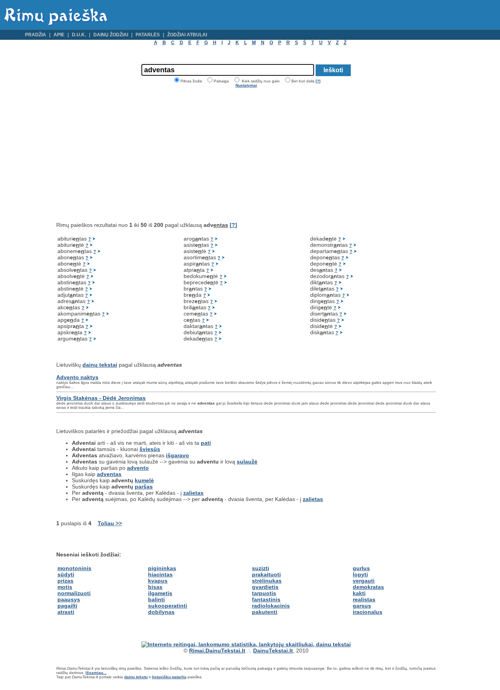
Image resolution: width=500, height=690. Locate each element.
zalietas (193, 493)
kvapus (158, 581)
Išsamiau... (96, 672)
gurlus (361, 568)
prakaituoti (266, 574)
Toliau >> (110, 523)
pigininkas (162, 568)
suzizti (260, 568)
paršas (144, 486)
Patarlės (148, 34)
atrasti (65, 612)
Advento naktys (77, 377)
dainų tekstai (99, 365)
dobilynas (161, 612)
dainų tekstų (136, 677)
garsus (362, 606)
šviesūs (149, 449)
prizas (65, 581)
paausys (68, 599)
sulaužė (247, 461)
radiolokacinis (271, 606)
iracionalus (367, 612)
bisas (155, 587)
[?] (318, 81)
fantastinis (266, 599)
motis (64, 587)
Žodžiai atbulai (187, 34)
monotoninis (74, 568)
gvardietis (265, 587)
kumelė (144, 480)
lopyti (360, 574)
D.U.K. (79, 34)
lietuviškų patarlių (169, 677)
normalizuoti (74, 593)
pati (206, 443)
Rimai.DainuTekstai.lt (217, 650)
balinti (156, 599)
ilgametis (160, 593)
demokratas (368, 587)
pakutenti (264, 612)
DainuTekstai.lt (273, 650)
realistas (364, 599)
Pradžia (35, 34)
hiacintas (160, 574)
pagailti (67, 606)
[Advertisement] (122, 154)
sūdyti (65, 574)
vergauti (364, 581)
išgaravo (177, 455)
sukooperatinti (167, 606)
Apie (59, 34)
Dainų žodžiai (110, 34)
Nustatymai (246, 85)
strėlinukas (267, 581)
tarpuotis (264, 593)
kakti (359, 593)
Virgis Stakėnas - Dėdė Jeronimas (101, 398)
